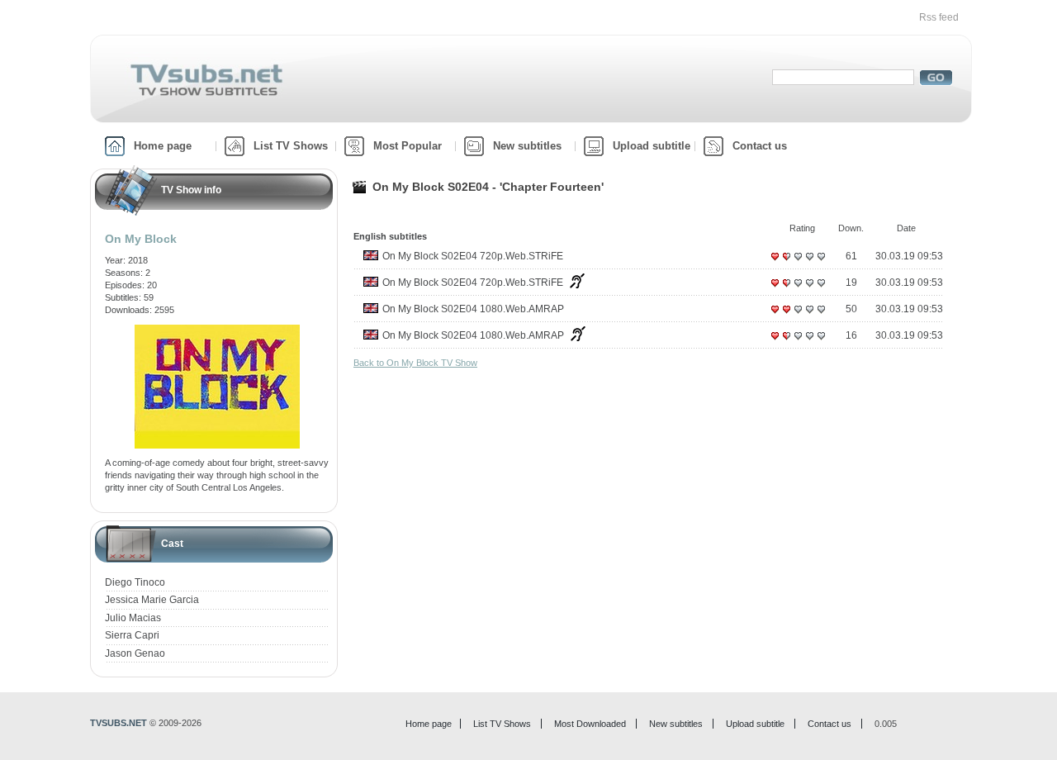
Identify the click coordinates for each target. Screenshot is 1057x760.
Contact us (759, 146)
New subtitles (527, 146)
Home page (163, 146)
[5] (821, 262)
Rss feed (939, 17)
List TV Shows (291, 146)
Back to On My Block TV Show (415, 363)
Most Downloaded (590, 724)
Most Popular (407, 146)
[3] (797, 262)
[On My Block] (217, 330)
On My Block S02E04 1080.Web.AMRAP (473, 309)
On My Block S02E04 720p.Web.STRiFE (472, 256)
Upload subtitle (651, 146)
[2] (786, 262)
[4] (809, 262)
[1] (774, 262)
